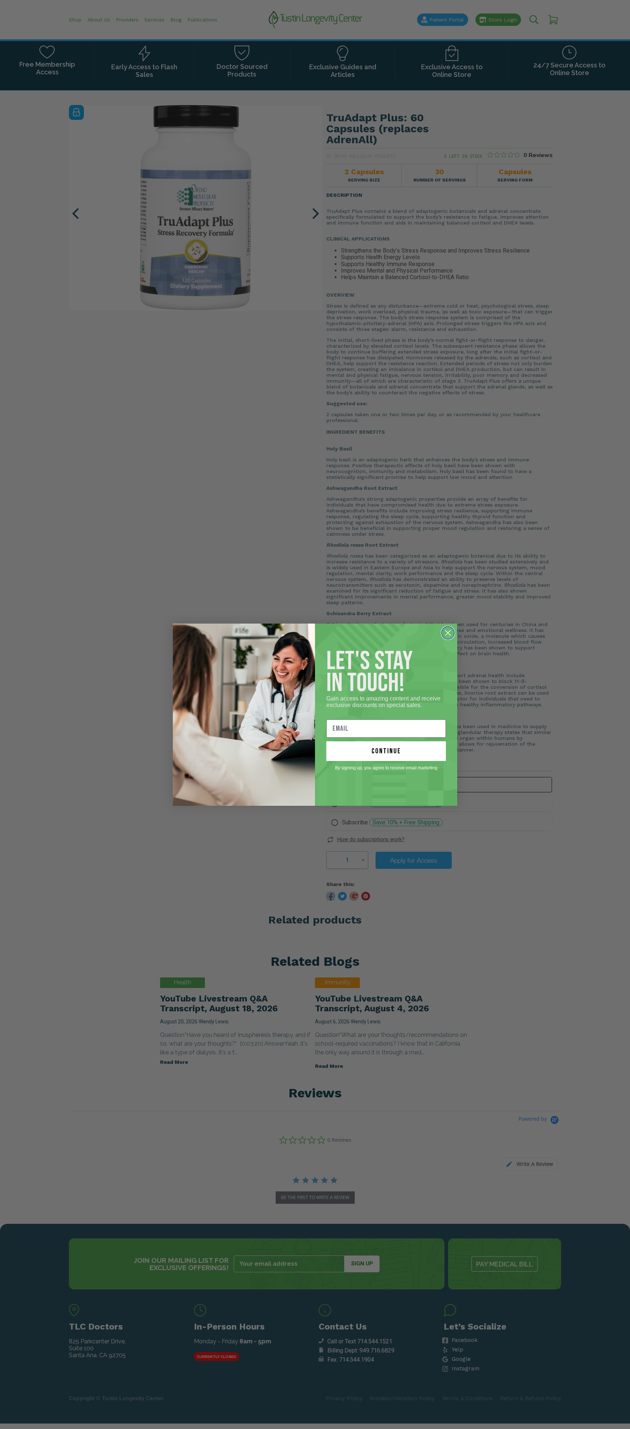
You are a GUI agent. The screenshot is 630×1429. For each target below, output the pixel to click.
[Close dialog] (448, 632)
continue (386, 751)
